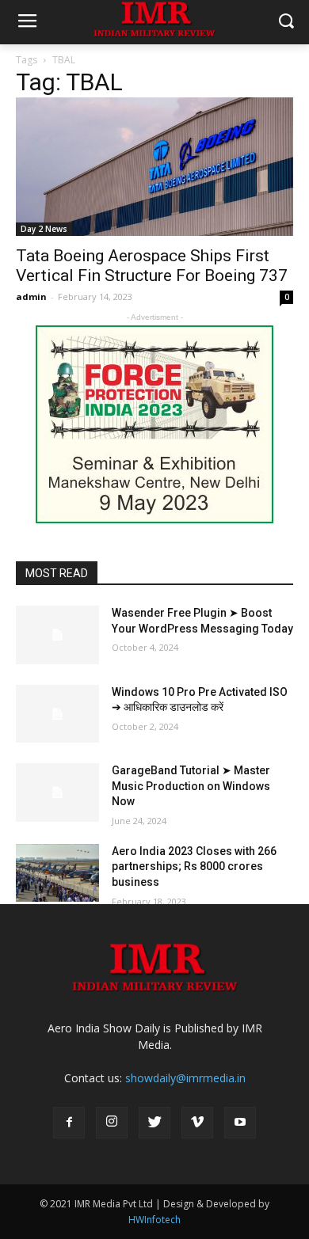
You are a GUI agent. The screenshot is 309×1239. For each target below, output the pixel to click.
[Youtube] (240, 1122)
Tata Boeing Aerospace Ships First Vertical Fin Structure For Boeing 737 (152, 265)
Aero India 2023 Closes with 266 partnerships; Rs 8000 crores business (194, 866)
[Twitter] (154, 1122)
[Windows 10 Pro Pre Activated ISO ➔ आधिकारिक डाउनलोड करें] (57, 714)
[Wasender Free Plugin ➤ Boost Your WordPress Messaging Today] (57, 635)
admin (31, 296)
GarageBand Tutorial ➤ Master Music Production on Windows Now (191, 786)
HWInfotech (154, 1219)
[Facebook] (69, 1122)
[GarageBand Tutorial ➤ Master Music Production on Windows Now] (57, 792)
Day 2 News (44, 228)
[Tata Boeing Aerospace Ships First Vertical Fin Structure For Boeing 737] (154, 166)
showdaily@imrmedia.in (185, 1077)
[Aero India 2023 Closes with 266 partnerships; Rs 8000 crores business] (57, 873)
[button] (285, 22)
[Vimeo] (197, 1122)
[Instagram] (112, 1122)
